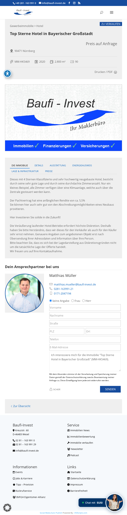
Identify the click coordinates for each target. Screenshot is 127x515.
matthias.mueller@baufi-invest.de (75, 284)
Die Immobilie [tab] (20, 165)
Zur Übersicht (21, 406)
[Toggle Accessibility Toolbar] (7, 74)
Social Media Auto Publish (51, 513)
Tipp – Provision (24, 484)
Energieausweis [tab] (82, 165)
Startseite (75, 472)
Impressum (76, 484)
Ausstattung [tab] (58, 165)
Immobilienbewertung (82, 436)
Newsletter (76, 449)
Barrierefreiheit (78, 490)
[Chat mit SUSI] (115, 503)
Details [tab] (39, 165)
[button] (7, 507)
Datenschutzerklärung (82, 478)
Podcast (74, 455)
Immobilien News (80, 430)
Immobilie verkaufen (81, 442)
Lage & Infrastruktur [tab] (25, 171)
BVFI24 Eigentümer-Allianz (30, 497)
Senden (110, 389)
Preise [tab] (49, 171)
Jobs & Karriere (23, 478)
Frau (77, 301)
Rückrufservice (23, 490)
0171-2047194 (62, 293)
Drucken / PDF (103, 72)
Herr (88, 301)
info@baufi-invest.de (27, 450)
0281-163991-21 (63, 289)
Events (19, 472)
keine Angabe (61, 301)
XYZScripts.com (80, 513)
